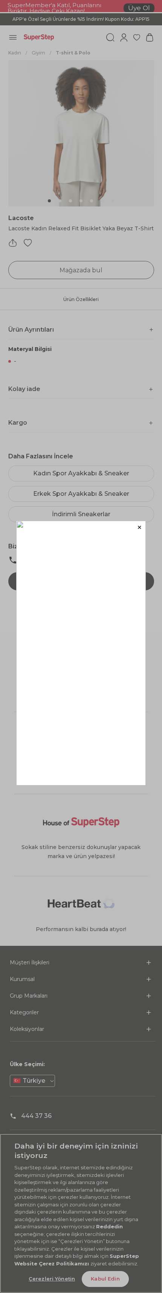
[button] (139, 527)
